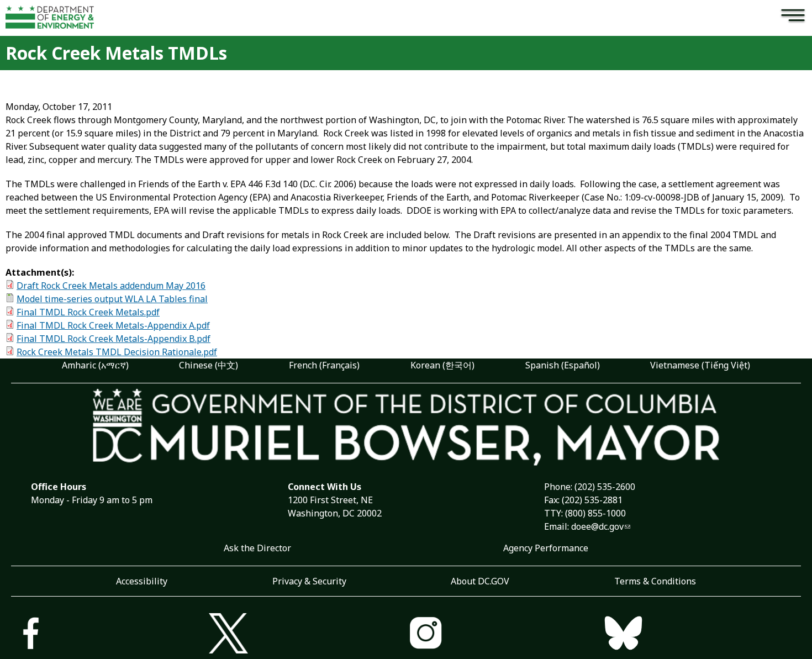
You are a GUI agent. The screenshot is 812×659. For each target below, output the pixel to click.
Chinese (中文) (208, 365)
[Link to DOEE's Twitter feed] (308, 635)
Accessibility (141, 581)
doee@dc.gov (597, 526)
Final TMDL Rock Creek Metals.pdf (88, 312)
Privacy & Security (309, 581)
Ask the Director (257, 548)
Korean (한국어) (442, 365)
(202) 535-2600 (604, 487)
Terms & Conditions (655, 581)
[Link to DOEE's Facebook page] (110, 634)
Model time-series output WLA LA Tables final (112, 299)
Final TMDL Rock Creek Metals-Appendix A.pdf (113, 325)
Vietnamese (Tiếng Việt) (700, 365)
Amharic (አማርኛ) (95, 365)
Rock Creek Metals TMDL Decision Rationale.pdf (117, 352)
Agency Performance (545, 548)
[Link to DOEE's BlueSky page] (703, 634)
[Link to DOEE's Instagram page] (505, 634)
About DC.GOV (480, 581)
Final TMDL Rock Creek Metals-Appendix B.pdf (113, 339)
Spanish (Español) (562, 365)
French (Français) (324, 365)
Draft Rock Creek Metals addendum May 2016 (111, 286)
